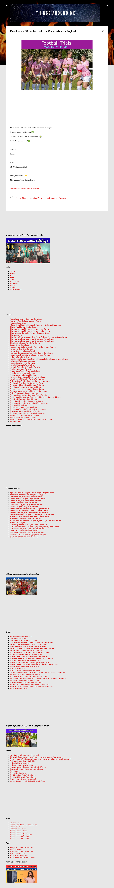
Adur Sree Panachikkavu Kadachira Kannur (25, 321)
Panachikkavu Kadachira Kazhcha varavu (25, 674)
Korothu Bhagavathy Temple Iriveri (22, 365)
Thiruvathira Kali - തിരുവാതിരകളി (23, 779)
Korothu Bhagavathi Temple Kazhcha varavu (26, 654)
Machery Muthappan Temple (20, 369)
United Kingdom (51, 198)
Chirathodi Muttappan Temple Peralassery (25, 343)
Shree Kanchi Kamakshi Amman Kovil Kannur (26, 401)
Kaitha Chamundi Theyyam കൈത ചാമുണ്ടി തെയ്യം (30, 509)
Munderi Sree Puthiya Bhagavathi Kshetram (26, 371)
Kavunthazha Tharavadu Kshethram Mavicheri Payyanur (30, 355)
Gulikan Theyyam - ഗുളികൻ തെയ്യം (24, 507)
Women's (62, 198)
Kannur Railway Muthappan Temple (23, 351)
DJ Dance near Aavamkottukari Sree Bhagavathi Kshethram (31, 642)
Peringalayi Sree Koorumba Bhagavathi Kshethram (28, 391)
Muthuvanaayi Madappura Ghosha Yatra (24, 666)
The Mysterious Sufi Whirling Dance (23, 775)
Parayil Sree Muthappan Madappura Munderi (26, 387)
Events (12, 274)
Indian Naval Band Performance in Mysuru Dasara (28, 646)
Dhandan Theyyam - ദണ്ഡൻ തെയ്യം (24, 503)
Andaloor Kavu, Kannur (18, 323)
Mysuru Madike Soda (17, 854)
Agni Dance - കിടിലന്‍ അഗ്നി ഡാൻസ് (24, 755)
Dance (12, 272)
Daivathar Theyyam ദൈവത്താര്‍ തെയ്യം (25, 501)
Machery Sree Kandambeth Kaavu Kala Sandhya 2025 (29, 656)
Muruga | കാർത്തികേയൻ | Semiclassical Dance (28, 767)
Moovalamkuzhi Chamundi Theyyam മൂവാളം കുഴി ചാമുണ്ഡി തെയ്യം (36, 521)
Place (12, 280)
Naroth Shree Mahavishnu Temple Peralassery (27, 379)
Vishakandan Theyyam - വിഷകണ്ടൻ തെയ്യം (27, 533)
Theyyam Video (15, 290)
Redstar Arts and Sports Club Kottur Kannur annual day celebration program (38, 678)
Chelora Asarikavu (16, 335)
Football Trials (21, 198)
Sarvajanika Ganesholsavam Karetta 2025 (25, 681)
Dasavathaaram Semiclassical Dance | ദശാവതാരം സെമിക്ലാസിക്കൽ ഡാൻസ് (40, 759)
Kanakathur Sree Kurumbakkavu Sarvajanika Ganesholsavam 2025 (34, 648)
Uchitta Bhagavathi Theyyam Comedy (23, 531)
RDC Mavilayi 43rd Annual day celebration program (28, 676)
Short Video (14, 282)
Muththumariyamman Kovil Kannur (22, 373)
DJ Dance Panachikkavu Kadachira (22, 761)
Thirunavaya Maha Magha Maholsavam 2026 (26, 683)
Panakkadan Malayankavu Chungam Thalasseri (27, 385)
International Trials (35, 198)
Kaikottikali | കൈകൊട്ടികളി (20, 763)
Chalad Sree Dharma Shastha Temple (23, 327)
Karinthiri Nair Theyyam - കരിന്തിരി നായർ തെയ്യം (29, 513)
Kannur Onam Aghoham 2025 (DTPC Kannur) (26, 650)
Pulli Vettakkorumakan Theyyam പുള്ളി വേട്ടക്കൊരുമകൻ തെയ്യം (35, 527)
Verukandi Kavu (15, 421)
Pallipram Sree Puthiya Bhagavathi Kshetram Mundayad (30, 381)
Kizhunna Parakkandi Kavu (19, 357)
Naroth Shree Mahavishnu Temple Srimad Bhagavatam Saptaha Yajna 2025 (37, 672)
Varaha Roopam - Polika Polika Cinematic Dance (28, 781)
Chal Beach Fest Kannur (19, 638)
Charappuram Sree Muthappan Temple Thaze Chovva (29, 329)
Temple (12, 288)
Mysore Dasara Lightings (19, 833)
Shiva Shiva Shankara (18, 773)
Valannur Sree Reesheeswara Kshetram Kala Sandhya (29, 685)
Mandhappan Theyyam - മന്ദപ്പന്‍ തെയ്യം (25, 519)
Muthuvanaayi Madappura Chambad (23, 375)
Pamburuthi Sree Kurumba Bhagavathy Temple (27, 383)
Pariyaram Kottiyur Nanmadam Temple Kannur (27, 389)
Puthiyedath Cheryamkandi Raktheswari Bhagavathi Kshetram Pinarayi (35, 397)
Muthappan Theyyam (17, 523)
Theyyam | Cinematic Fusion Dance (23, 777)
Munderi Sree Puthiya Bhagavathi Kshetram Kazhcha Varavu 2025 (34, 664)
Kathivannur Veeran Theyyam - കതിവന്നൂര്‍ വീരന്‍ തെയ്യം (32, 515)
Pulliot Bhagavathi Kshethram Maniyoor (24, 393)
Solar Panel (14, 284)
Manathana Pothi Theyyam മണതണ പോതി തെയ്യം (30, 517)
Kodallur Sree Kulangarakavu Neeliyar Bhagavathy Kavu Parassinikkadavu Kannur (39, 359)
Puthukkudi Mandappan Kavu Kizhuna (23, 399)
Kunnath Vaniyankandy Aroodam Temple (25, 367)
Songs (12, 286)
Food (12, 276)
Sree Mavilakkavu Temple (19, 405)
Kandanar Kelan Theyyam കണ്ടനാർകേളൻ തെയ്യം (29, 511)
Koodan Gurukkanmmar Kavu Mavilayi (24, 363)
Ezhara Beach (15, 827)
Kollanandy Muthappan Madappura (22, 361)
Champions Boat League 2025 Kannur (24, 640)
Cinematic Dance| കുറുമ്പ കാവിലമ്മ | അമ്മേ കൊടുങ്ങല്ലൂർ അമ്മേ (36, 757)
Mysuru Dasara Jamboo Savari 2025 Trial (25, 670)
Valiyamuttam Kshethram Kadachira (23, 417)
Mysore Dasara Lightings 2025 (21, 835)
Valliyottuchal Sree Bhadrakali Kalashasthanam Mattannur (31, 419)
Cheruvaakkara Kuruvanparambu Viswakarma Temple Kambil (32, 339)
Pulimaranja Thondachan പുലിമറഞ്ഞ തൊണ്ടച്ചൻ (28, 525)
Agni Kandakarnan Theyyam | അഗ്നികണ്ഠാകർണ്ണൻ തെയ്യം (32, 493)
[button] (102, 31)
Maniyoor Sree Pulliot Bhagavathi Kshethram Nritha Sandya (31, 658)
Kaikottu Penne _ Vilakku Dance (21, 765)
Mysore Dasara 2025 (17, 668)
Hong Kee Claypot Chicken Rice (21, 848)
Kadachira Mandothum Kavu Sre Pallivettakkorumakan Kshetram (33, 347)
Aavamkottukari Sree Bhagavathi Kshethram (26, 319)
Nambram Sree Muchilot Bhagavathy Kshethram (27, 377)
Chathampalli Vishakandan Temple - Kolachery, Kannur (30, 333)
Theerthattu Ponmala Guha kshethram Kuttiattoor (28, 409)
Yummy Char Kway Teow (19, 856)
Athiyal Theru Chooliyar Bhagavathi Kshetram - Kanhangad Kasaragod (35, 325)
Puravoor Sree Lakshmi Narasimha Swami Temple (28, 395)
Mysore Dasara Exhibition (19, 831)
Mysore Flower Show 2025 (20, 839)
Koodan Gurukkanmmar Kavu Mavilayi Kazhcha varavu (30, 652)
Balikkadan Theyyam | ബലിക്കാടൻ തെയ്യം (26, 497)
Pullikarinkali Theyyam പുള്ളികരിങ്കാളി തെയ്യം (28, 529)
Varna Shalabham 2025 (18, 689)
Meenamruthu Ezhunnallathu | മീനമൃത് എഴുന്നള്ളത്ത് (30, 662)
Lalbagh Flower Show (18, 829)
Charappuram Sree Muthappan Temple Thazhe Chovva (30, 331)
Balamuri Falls (15, 823)
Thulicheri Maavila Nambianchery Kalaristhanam (27, 413)
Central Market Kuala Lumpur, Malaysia (24, 825)
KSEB (12, 278)
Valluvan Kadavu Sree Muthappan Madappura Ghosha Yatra (31, 687)
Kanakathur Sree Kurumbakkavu (21, 349)
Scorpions (14, 771)
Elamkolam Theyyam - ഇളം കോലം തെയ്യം (27, 505)
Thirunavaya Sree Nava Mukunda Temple (25, 411)
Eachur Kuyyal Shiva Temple (20, 345)
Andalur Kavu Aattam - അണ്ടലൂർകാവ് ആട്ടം (27, 495)
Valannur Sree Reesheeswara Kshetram (24, 415)
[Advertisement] (57, 106)
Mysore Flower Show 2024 (20, 837)
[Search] (107, 5)
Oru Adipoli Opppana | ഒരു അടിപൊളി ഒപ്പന (26, 769)
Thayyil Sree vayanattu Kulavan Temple (24, 407)
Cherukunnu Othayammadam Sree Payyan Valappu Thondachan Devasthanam (38, 337)
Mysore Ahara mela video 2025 (21, 852)
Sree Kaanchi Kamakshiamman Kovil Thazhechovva (29, 403)
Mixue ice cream (16, 850)
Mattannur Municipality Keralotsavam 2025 (25, 660)
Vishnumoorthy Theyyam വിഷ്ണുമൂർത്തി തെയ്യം (28, 535)
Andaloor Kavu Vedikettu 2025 (21, 636)
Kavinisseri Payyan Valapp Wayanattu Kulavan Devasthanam (32, 353)
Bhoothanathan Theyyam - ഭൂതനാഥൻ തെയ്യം (28, 499)
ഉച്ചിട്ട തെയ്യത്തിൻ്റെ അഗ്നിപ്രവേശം (25, 537)
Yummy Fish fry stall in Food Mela (22, 858)
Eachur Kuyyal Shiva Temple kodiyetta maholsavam (28, 644)
